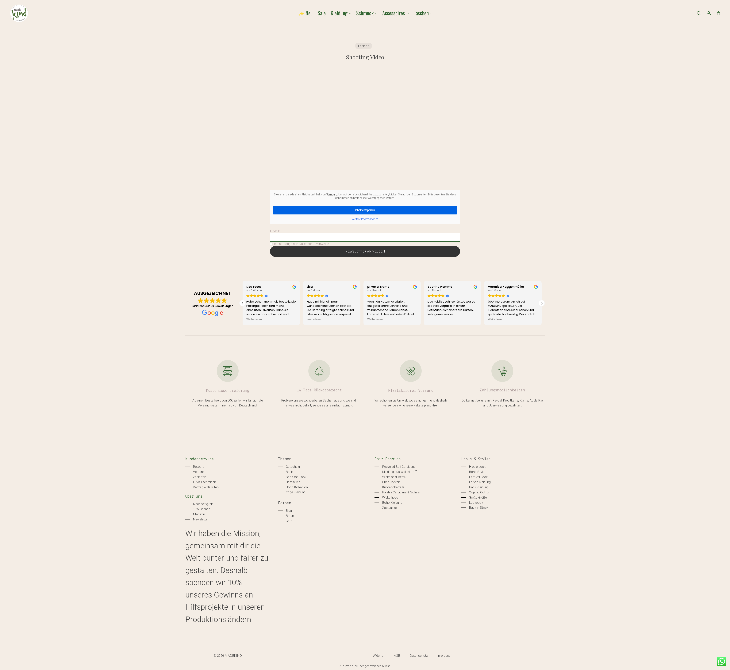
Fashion (363, 46)
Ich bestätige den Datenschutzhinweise (301, 244)
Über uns (193, 496)
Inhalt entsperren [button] (365, 210)
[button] (541, 303)
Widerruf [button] (378, 655)
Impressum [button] (445, 655)
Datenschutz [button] (419, 655)
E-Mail (274, 231)
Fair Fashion (388, 459)
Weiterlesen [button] (254, 319)
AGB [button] (397, 655)
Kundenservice (199, 459)
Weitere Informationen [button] (365, 219)
